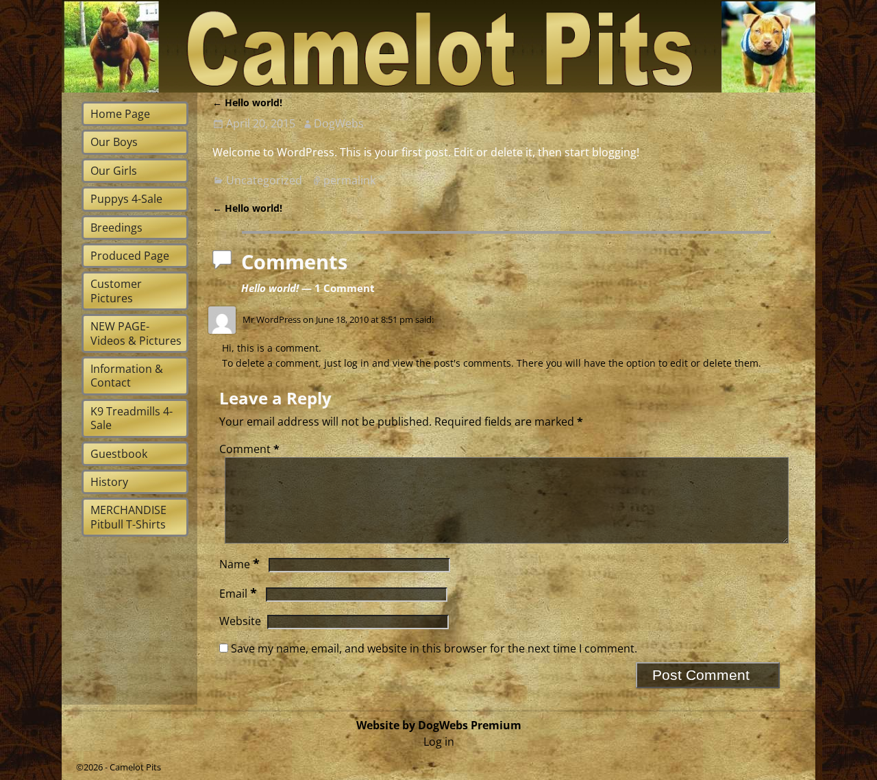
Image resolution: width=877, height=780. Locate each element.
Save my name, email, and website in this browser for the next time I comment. (434, 648)
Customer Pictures (116, 290)
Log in (438, 741)
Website (240, 621)
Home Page (120, 113)
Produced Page (129, 255)
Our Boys (114, 141)
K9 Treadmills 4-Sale (131, 418)
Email (238, 593)
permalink (349, 180)
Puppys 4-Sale (126, 198)
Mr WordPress (272, 319)
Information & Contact (126, 375)
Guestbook (118, 453)
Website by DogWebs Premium (438, 725)
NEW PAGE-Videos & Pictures (136, 333)
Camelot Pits (135, 767)
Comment (249, 448)
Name (239, 564)
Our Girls (113, 170)
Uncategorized (264, 180)
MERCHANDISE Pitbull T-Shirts (128, 516)
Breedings (116, 227)
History (109, 481)
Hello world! (247, 102)
